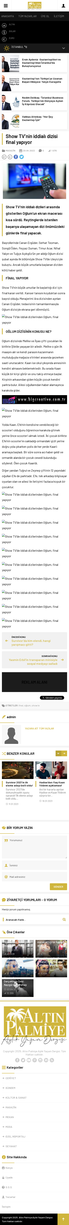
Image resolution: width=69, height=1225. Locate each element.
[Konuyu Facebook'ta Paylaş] (15, 157)
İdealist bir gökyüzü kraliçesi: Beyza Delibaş (15, 962)
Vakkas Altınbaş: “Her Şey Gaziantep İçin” (37, 118)
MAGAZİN (10, 150)
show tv (36, 705)
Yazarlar (11, 1196)
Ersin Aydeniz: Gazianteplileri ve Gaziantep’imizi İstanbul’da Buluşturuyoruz (41, 63)
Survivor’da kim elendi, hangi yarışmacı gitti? (31, 642)
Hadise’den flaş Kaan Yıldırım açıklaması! (52, 784)
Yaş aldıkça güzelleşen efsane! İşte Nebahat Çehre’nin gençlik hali (51, 962)
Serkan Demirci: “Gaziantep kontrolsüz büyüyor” (17, 942)
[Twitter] (23, 1060)
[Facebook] (17, 1060)
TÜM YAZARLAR (27, 16)
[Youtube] (28, 1060)
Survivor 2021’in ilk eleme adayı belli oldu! (19, 784)
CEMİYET (11, 1078)
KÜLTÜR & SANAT (16, 1097)
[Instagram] (40, 1060)
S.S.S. (9, 1187)
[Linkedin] (46, 1060)
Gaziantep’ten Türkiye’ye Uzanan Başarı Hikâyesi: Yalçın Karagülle (42, 80)
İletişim (6, 1206)
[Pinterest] (34, 1060)
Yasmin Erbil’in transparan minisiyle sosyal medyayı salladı (33, 661)
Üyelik (9, 1177)
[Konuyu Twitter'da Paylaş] (21, 157)
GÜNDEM (10, 1087)
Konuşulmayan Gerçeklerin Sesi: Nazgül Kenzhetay (15, 981)
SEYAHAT (11, 1146)
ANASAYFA (7, 16)
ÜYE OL (45, 16)
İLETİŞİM (59, 16)
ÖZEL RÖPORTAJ (15, 1136)
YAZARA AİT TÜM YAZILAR (39, 728)
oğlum (27, 705)
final (21, 705)
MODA (9, 1126)
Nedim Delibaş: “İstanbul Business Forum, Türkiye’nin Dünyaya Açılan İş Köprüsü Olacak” (42, 101)
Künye (9, 1167)
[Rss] (51, 1060)
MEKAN (10, 1117)
